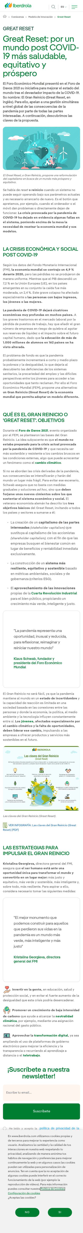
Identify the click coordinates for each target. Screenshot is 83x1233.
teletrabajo (31, 1055)
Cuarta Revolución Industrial (54, 593)
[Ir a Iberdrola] (19, 6)
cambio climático (48, 463)
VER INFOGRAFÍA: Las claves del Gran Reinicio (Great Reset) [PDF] (39, 827)
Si (59, 1212)
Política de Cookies (53, 1189)
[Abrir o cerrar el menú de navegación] (74, 7)
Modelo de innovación (40, 17)
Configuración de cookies (24, 1193)
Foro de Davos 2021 (33, 430)
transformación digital (51, 1035)
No (27, 1212)
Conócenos (17, 17)
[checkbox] (4, 1128)
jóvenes (27, 721)
